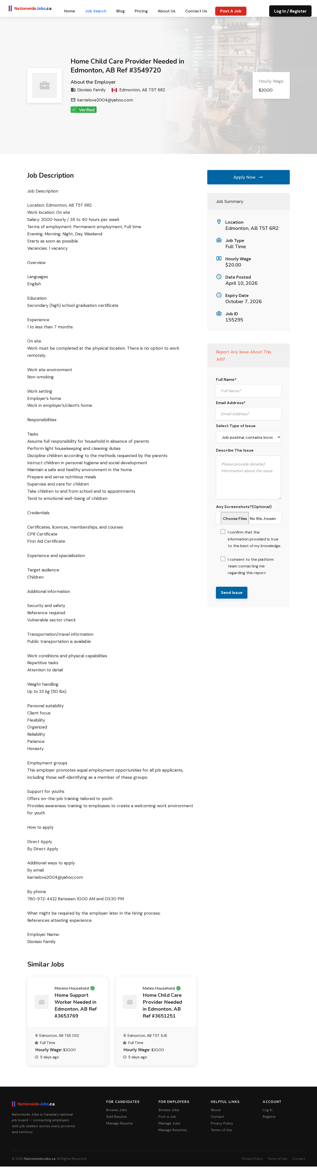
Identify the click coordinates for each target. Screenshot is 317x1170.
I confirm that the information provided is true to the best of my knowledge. (254, 539)
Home (69, 11)
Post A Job (230, 11)
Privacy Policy (252, 1159)
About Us (166, 11)
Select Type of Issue (236, 425)
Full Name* (226, 379)
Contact (298, 1159)
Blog (120, 11)
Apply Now (245, 177)
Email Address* (230, 402)
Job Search (95, 11)
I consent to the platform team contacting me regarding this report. (251, 566)
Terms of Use (277, 1159)
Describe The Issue (235, 450)
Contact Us (196, 11)
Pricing (141, 11)
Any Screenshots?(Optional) (244, 506)
